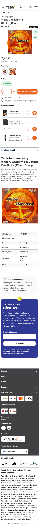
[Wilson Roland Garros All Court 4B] (5, 138)
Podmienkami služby (9, 351)
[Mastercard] (20, 398)
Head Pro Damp (14, 114)
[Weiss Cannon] (33, 27)
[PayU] (4, 398)
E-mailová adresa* (10, 332)
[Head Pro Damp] (5, 112)
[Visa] (12, 398)
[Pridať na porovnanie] (35, 37)
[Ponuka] (3, 7)
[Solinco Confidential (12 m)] (5, 122)
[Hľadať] (20, 7)
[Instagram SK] (9, 428)
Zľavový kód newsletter (22, 351)
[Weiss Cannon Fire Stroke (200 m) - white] (4, 71)
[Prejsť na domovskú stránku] (10, 7)
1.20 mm (7, 84)
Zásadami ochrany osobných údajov (13, 353)
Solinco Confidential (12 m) (18, 123)
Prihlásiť (21, 344)
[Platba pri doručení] (28, 398)
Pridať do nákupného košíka (27, 91)
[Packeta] (12, 411)
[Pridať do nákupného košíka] (34, 113)
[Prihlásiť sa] (30, 7)
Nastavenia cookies (3, 418)
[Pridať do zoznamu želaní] (35, 32)
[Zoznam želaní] (25, 6)
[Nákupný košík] (36, 6)
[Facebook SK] (3, 428)
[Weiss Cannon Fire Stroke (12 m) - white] (12, 71)
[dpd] (4, 411)
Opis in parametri (8, 150)
